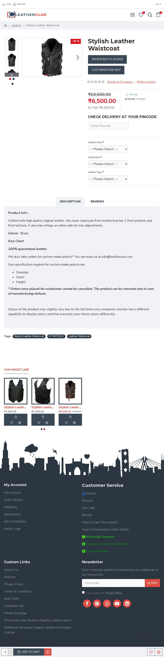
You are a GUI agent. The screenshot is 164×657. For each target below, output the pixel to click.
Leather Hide (95, 142)
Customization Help (106, 70)
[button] (26, 57)
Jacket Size (94, 157)
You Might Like (16, 369)
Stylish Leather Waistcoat (29, 336)
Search (16, 25)
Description (70, 201)
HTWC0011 (56, 336)
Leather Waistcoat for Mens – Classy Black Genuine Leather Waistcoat (66, 407)
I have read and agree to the (104, 593)
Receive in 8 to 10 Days (107, 59)
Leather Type (95, 172)
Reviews (97, 201)
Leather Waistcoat (79, 336)
